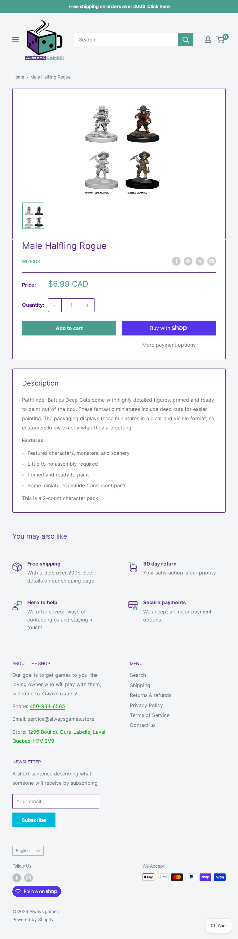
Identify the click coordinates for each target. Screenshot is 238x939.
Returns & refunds (150, 695)
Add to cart (69, 328)
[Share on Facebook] (176, 261)
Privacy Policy (146, 705)
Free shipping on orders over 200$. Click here (119, 6)
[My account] (208, 39)
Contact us (143, 725)
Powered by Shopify (33, 919)
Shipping (140, 685)
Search (138, 675)
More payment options (169, 345)
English (23, 850)
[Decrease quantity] (54, 305)
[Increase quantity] (87, 305)
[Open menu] (15, 39)
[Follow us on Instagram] (28, 877)
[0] (220, 39)
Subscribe (34, 820)
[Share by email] (211, 261)
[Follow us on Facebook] (16, 877)
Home (18, 76)
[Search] (185, 39)
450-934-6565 (47, 706)
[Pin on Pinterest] (188, 261)
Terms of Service (150, 715)
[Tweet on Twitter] (200, 261)
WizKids (31, 261)
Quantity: (33, 305)
